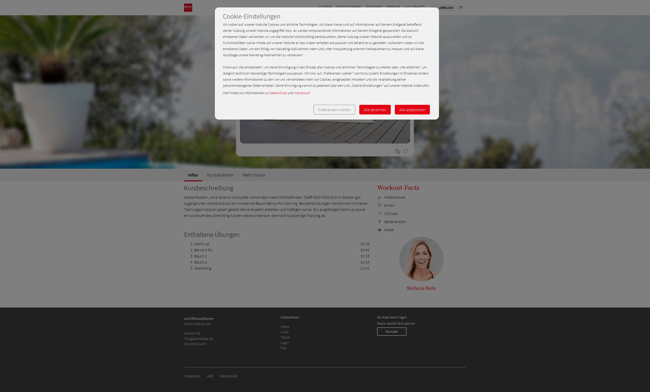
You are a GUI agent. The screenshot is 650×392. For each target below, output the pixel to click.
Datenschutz (278, 93)
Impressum (302, 93)
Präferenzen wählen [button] (334, 109)
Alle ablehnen (375, 109)
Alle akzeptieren (412, 109)
